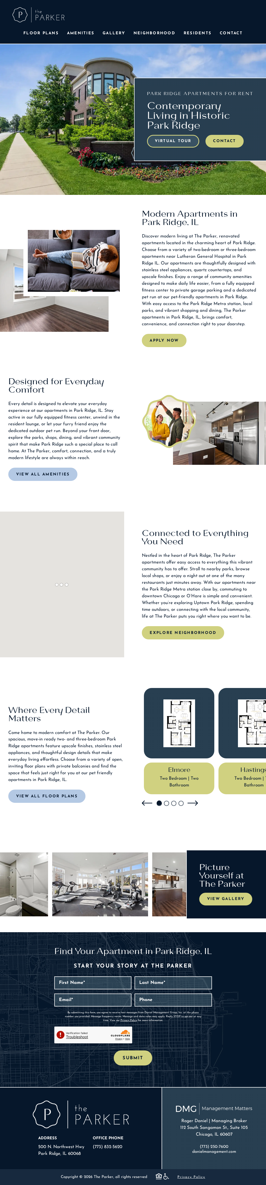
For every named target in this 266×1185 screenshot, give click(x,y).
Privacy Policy (129, 1020)
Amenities (80, 33)
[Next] (193, 803)
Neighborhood (154, 33)
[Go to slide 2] (166, 803)
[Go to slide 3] (173, 803)
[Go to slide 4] (180, 803)
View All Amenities (43, 474)
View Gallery (225, 899)
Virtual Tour (173, 141)
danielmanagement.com (214, 1152)
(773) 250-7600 (214, 1147)
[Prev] (147, 803)
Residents (197, 33)
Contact (231, 33)
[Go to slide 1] (159, 803)
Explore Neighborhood (183, 633)
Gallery (114, 33)
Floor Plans (41, 33)
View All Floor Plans (47, 796)
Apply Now (164, 341)
